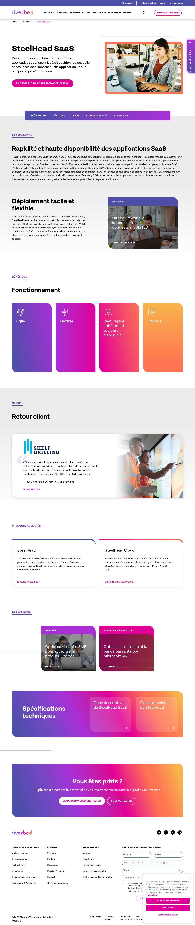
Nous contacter (176, 3)
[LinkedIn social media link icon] (159, 832)
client (75, 115)
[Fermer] (189, 878)
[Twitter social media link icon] (166, 832)
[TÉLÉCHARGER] (68, 648)
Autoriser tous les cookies (168, 901)
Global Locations (20, 853)
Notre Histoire (91, 847)
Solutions (51, 853)
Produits (51, 859)
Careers (86, 853)
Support (162, 3)
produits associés (96, 115)
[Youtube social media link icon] (179, 832)
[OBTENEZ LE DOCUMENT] (143, 223)
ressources (121, 115)
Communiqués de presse (23, 877)
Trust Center (88, 859)
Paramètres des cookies (168, 915)
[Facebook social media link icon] (173, 832)
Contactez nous (19, 859)
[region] (168, 898)
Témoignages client (92, 865)
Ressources (52, 865)
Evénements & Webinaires (24, 883)
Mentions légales (109, 918)
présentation (38, 115)
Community (17, 871)
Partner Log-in (18, 865)
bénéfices (59, 115)
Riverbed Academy (56, 871)
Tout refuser (168, 908)
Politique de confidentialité (127, 918)
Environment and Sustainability (97, 877)
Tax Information (141, 918)
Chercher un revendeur (58, 883)
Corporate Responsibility (94, 871)
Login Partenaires (148, 3)
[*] (136, 859)
